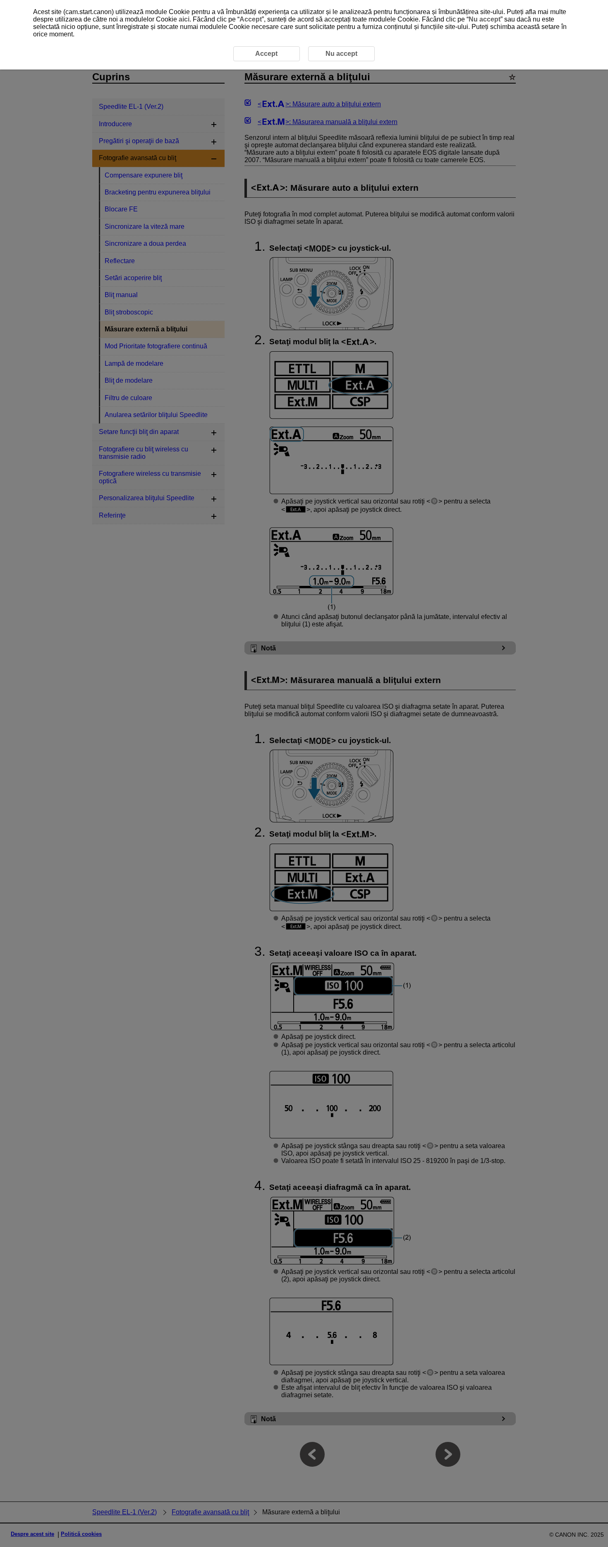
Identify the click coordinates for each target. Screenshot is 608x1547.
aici (184, 19)
